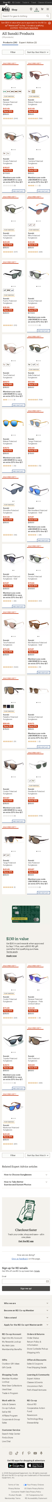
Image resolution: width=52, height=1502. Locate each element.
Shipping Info (33, 1352)
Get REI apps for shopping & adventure (26, 1460)
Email (4, 1276)
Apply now (11, 956)
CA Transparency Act (34, 1495)
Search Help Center (11, 1434)
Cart (42, 9)
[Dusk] (16, 91)
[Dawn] (29, 225)
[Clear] (29, 780)
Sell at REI (6, 1412)
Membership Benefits (12, 1349)
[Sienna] (29, 91)
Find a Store (7, 1437)
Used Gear (7, 1389)
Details (37, 1271)
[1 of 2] (13, 501)
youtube (35, 1453)
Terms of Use (13, 1484)
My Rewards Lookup (11, 1341)
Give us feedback (20, 1258)
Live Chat (6, 1441)
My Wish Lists (8, 1345)
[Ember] (4, 855)
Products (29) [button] (10, 42)
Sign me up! (26, 1288)
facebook (23, 1453)
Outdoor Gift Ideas (10, 1363)
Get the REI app (26, 1241)
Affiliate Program (10, 1415)
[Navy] (12, 290)
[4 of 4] (15, 87)
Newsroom (32, 1415)
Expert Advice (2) (28, 42)
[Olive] (19, 91)
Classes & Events (35, 1382)
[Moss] (8, 290)
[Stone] (4, 364)
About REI (31, 1404)
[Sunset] (33, 225)
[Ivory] (33, 91)
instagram (11, 1453)
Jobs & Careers (9, 1404)
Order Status (33, 1338)
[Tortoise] (4, 91)
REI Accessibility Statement (36, 1498)
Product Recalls (15, 1495)
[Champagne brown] (8, 91)
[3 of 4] (14, 87)
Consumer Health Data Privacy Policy (26, 1492)
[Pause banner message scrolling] (49, 23)
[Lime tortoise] (33, 780)
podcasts (41, 1453)
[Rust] (12, 91)
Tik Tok (17, 1453)
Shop (14, 9)
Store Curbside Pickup (37, 1349)
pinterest (29, 1453)
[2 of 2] (14, 501)
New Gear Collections (12, 1385)
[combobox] (26, 16)
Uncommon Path (35, 1386)
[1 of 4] (11, 87)
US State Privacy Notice (34, 1488)
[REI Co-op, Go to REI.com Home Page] (6, 9)
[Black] (4, 290)
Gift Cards (6, 1367)
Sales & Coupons (35, 1363)
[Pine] (8, 855)
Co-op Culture (8, 1408)
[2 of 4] (13, 87)
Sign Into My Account (12, 1338)
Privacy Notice (14, 1488)
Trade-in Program (10, 1393)
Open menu (47, 9)
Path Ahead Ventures (36, 1390)
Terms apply (12, 952)
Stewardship (33, 1422)
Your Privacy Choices (35, 1484)
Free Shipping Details (37, 1367)
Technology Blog (35, 1419)
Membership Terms (12, 1498)
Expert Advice (33, 1378)
